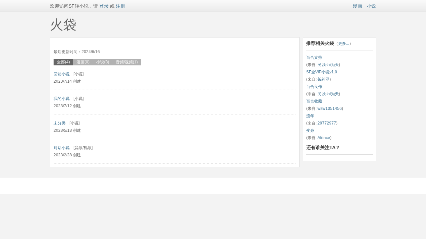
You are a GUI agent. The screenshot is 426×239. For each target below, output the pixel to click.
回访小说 (62, 74)
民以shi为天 (328, 64)
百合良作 (314, 86)
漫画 (357, 6)
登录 (103, 6)
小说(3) (102, 62)
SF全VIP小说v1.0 (321, 72)
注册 (120, 6)
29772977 (327, 123)
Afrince (324, 137)
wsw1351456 (330, 108)
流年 (310, 116)
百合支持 (314, 57)
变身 (310, 130)
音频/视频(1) (127, 62)
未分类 (60, 123)
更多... (343, 43)
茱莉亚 (323, 79)
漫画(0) (83, 62)
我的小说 (62, 98)
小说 (371, 6)
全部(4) (63, 62)
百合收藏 (314, 101)
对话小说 (62, 147)
